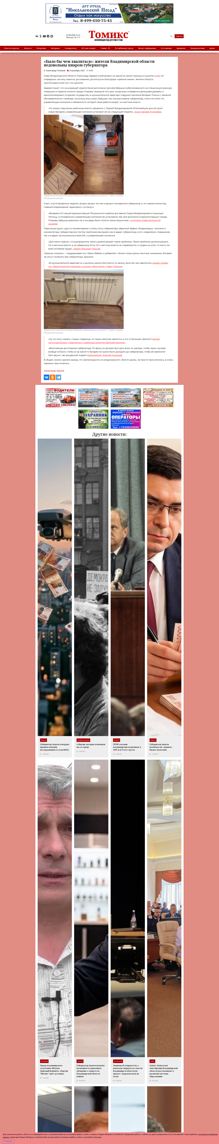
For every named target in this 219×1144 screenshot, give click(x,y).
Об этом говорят (88, 48)
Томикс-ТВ (105, 48)
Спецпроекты (70, 48)
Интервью (55, 48)
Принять (8, 1141)
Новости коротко (11, 48)
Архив (212, 48)
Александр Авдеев (54, 370)
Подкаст (116, 740)
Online (152, 1061)
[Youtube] (44, 36)
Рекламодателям (197, 48)
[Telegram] (48, 36)
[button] (179, 36)
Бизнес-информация (147, 48)
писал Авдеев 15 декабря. (148, 112)
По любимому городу (124, 48)
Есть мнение (166, 48)
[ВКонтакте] (46, 377)
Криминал (181, 48)
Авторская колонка (83, 740)
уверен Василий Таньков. (87, 249)
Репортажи (41, 48)
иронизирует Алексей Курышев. (105, 355)
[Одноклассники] (52, 377)
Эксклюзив (44, 1061)
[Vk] (36, 36)
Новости (27, 48)
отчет (157, 76)
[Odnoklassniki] (40, 36)
